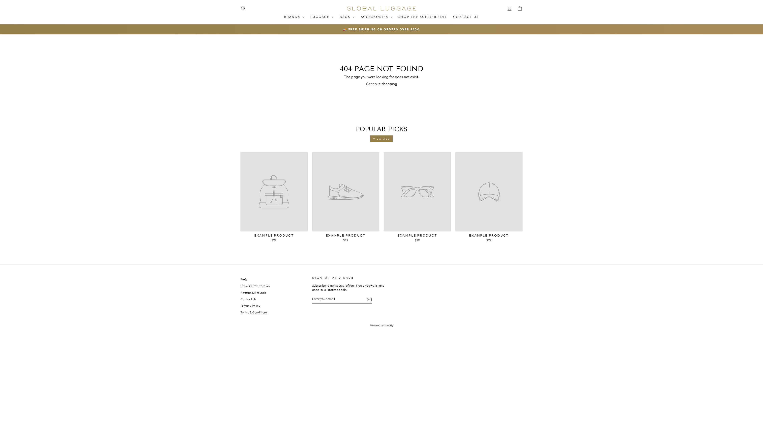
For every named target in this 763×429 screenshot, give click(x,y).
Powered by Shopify (381, 325)
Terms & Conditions (253, 312)
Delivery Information (255, 286)
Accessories (375, 17)
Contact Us (466, 17)
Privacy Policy (250, 306)
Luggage (320, 17)
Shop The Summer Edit (422, 17)
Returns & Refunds (253, 293)
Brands (292, 17)
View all (381, 138)
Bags (346, 17)
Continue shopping (381, 83)
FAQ (243, 279)
